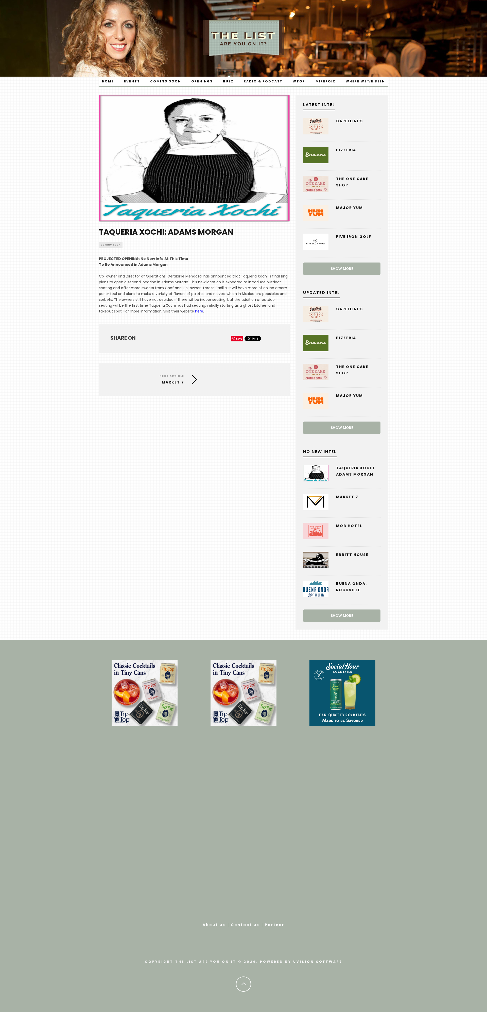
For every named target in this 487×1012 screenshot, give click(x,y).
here (199, 311)
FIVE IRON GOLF (353, 236)
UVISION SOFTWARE (317, 961)
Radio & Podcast (263, 81)
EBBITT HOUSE (352, 554)
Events (132, 81)
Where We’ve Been (365, 81)
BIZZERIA (346, 149)
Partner (274, 924)
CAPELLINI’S (349, 121)
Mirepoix (326, 81)
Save (239, 338)
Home (108, 81)
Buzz (228, 81)
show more (342, 268)
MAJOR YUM (349, 207)
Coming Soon (165, 81)
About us (214, 924)
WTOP (299, 81)
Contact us (245, 924)
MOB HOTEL (349, 525)
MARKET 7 (347, 496)
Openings (202, 81)
